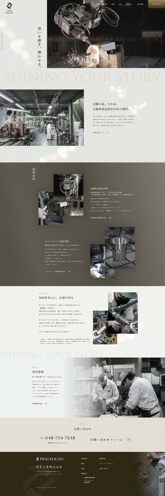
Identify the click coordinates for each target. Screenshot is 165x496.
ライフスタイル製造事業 (89, 481)
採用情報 (140, 4)
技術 (120, 4)
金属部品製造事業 (89, 477)
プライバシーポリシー (106, 463)
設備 (113, 4)
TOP (95, 4)
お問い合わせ (156, 4)
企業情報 (104, 4)
